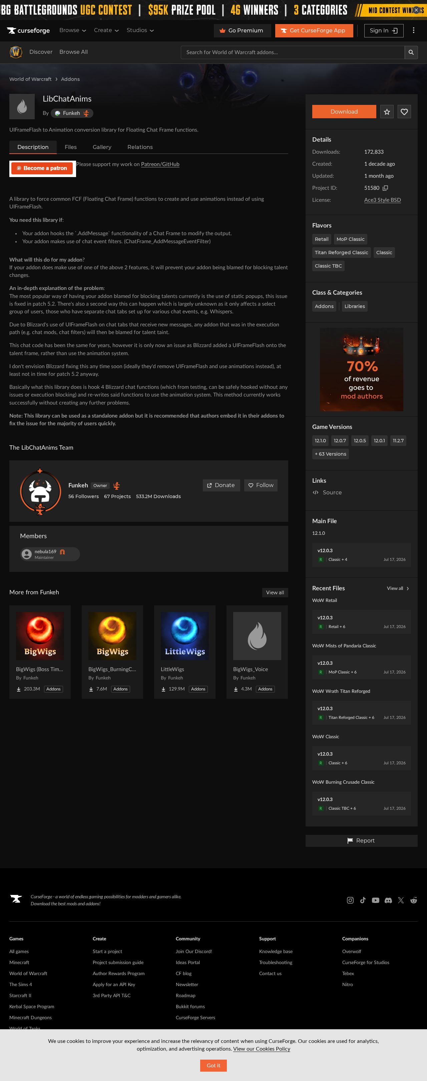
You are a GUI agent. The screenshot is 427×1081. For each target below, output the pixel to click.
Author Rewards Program (119, 973)
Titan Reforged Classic (341, 253)
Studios (137, 30)
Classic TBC (328, 266)
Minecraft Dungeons (30, 1018)
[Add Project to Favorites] (387, 111)
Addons (70, 79)
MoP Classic (351, 239)
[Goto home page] (29, 30)
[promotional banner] (213, 10)
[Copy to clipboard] (385, 188)
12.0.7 (340, 441)
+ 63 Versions (330, 454)
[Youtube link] (376, 900)
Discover (41, 52)
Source (332, 492)
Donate (225, 485)
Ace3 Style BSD (382, 200)
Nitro (347, 984)
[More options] (413, 30)
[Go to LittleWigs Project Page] (185, 652)
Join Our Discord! (194, 951)
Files (71, 147)
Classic (384, 253)
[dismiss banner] (416, 10)
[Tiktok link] (363, 900)
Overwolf (351, 951)
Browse (69, 30)
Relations (140, 147)
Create (103, 30)
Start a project (107, 951)
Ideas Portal (188, 962)
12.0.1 (379, 441)
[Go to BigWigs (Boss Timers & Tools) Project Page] (40, 652)
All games (19, 951)
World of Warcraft (30, 79)
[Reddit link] (414, 900)
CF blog (183, 973)
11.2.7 (398, 441)
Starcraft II (20, 995)
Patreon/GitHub (160, 164)
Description (33, 147)
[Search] (411, 52)
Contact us (270, 973)
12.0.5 (360, 441)
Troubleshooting (275, 962)
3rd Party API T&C (111, 995)
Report (365, 840)
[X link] (401, 900)
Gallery (102, 147)
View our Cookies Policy (261, 1049)
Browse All (73, 52)
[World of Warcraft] (16, 52)
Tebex (348, 973)
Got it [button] (214, 1065)
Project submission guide (118, 962)
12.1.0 (320, 441)
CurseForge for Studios (365, 962)
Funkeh (78, 486)
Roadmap (185, 995)
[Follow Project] (404, 111)
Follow (265, 485)
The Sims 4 (20, 984)
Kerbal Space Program (31, 1007)
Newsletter (187, 984)
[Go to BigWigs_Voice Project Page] (257, 652)
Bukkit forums (190, 1007)
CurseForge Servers (195, 1018)
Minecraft (19, 962)
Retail (322, 239)
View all (395, 588)
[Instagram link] (350, 900)
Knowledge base (276, 951)
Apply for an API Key (114, 984)
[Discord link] (388, 900)
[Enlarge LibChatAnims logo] (22, 106)
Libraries (355, 306)
